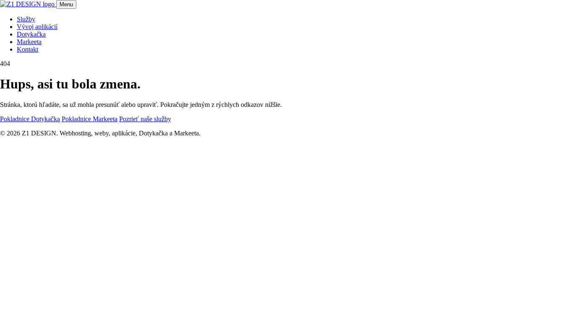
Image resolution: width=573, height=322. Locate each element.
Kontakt (27, 49)
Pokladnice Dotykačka (30, 118)
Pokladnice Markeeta (89, 118)
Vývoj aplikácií (37, 26)
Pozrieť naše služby (145, 118)
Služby (26, 19)
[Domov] (28, 4)
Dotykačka (31, 34)
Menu (66, 4)
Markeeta (29, 41)
